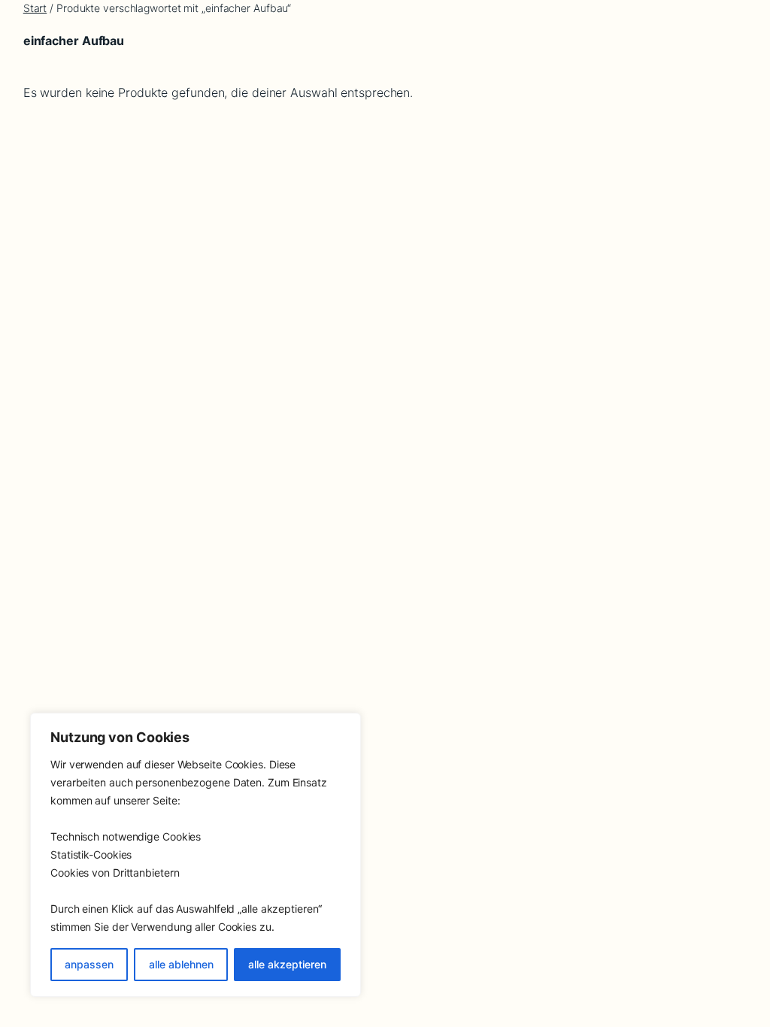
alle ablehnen (181, 964)
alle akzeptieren (287, 964)
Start (35, 8)
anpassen (89, 964)
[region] (195, 855)
